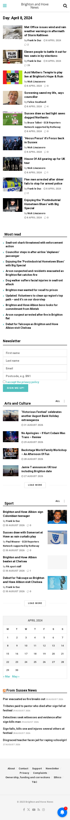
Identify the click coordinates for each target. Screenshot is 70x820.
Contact (23, 768)
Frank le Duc (34, 40)
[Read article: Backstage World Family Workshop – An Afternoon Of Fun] (10, 453)
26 (28, 65)
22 (7, 662)
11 (35, 645)
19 (44, 653)
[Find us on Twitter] (28, 810)
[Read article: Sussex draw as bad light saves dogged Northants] (12, 118)
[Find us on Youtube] (33, 810)
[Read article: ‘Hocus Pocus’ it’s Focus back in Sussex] (12, 143)
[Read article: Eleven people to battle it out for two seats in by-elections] (12, 57)
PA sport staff (13, 566)
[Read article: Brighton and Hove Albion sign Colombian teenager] (57, 517)
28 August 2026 (33, 459)
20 (53, 653)
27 (53, 662)
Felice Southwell (36, 102)
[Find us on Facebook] (24, 810)
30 (16, 670)
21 (62, 653)
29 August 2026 (33, 442)
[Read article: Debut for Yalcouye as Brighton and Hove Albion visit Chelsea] (57, 583)
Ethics (57, 777)
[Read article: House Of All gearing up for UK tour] (12, 164)
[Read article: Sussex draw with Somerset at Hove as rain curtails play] (57, 537)
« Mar (6, 676)
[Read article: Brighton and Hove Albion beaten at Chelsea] (57, 562)
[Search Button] (65, 6)
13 (53, 645)
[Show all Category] (64, 401)
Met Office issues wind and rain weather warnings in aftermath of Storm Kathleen (45, 31)
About (11, 768)
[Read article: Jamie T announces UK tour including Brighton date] (10, 470)
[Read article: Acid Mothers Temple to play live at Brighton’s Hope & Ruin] (12, 77)
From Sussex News (21, 690)
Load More (35, 485)
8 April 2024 (53, 40)
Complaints (40, 772)
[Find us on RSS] (39, 810)
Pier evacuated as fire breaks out (24, 699)
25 (35, 662)
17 (25, 653)
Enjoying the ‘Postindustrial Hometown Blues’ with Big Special (42, 204)
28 (62, 662)
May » (15, 676)
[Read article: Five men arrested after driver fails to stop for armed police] (12, 184)
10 (25, 645)
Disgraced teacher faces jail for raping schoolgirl (35, 740)
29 (7, 670)
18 (35, 653)
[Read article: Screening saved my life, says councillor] (12, 98)
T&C (34, 782)
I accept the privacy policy (22, 382)
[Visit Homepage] (35, 6)
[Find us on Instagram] (43, 810)
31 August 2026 (33, 425)
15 (7, 653)
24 (25, 662)
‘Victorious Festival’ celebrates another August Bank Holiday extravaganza (41, 416)
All (57, 401)
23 (16, 662)
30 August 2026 (14, 525)
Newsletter (52, 768)
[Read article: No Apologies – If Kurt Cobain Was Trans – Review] (10, 436)
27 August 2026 (33, 476)
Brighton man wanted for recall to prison (32, 290)
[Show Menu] (5, 6)
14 (62, 645)
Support (37, 768)
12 (44, 645)
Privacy (24, 772)
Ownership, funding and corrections (27, 777)
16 (16, 653)
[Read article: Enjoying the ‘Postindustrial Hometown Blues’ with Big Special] (12, 205)
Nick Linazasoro (36, 81)
